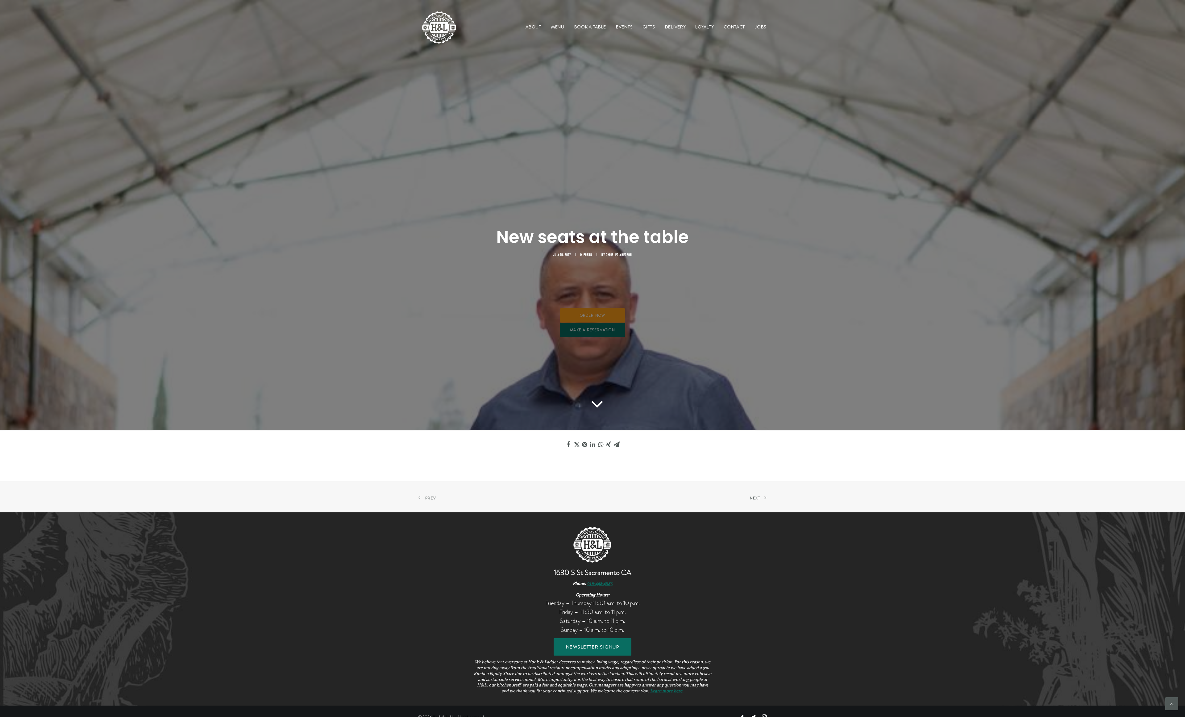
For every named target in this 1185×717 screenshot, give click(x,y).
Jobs (761, 27)
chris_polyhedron (619, 255)
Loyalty (704, 27)
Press (588, 255)
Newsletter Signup (592, 647)
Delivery (675, 27)
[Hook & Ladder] (439, 26)
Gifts (648, 27)
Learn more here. (667, 691)
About (533, 27)
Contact (734, 27)
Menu (557, 27)
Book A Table (590, 27)
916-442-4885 (600, 584)
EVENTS (624, 27)
